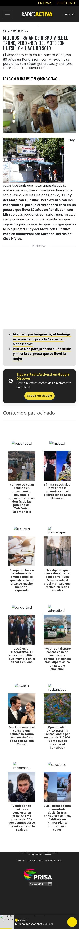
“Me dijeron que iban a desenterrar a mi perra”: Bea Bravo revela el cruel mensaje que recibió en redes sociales (57, 580)
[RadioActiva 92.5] (37, 14)
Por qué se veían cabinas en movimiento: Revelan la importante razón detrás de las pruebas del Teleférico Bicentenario (22, 498)
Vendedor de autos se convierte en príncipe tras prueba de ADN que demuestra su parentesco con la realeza (21, 817)
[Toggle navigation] (7, 14)
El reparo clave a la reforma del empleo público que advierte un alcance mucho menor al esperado (22, 580)
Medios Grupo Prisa (39, 883)
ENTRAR (44, 3)
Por (31, 79)
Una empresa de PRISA (39, 874)
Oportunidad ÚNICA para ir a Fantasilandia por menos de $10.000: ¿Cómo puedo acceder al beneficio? (57, 737)
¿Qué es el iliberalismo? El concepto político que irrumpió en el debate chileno (22, 655)
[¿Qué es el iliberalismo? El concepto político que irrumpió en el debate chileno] (22, 630)
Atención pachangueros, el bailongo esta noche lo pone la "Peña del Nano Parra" (42, 339)
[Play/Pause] (72, 922)
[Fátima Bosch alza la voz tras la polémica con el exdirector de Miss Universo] (57, 466)
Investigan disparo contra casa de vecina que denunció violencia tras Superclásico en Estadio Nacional (57, 659)
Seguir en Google (39, 395)
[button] (6, 928)
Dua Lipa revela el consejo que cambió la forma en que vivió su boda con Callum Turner (22, 735)
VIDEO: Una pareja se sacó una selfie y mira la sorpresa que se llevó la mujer (42, 354)
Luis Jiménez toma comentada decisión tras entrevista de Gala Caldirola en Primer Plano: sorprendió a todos (57, 817)
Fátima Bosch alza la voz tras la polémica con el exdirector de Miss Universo (57, 491)
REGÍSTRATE (66, 3)
